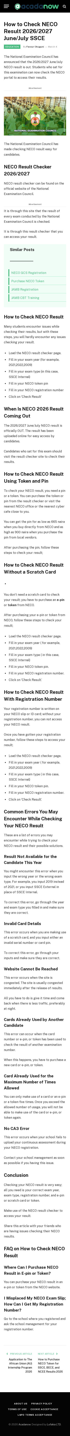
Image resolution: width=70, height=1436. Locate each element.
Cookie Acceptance (44, 1409)
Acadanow (24, 1424)
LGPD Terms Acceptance (35, 1415)
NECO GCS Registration (28, 273)
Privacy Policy (41, 1403)
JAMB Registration (24, 289)
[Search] (64, 6)
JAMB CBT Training (25, 298)
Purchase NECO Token (27, 281)
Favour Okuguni (35, 46)
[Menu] (6, 6)
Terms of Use (17, 1409)
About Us (20, 1403)
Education (12, 47)
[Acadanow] (37, 6)
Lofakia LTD (54, 1424)
